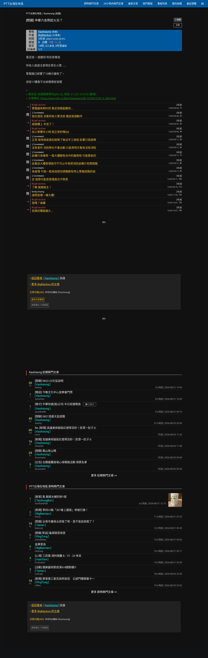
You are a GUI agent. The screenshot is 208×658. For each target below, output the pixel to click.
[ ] (42, 384)
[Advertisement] (104, 245)
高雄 (47, 278)
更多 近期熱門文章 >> (104, 475)
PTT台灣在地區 (34, 13)
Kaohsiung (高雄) (52, 13)
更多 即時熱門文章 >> (104, 592)
